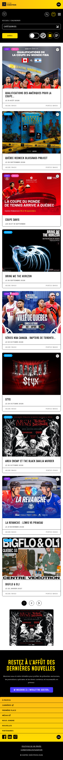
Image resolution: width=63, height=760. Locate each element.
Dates (9, 36)
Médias (5, 715)
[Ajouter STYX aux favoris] (57, 356)
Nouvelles (7, 726)
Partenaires (7, 731)
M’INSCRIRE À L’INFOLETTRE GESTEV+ (31, 690)
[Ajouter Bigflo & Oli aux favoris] (57, 541)
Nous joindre (8, 721)
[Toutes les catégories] (31, 25)
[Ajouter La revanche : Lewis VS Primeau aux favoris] (57, 479)
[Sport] (31, 31)
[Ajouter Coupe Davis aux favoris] (57, 176)
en (59, 4)
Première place (9, 710)
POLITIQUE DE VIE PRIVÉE (31, 746)
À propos (6, 700)
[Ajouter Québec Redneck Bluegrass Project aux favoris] (57, 115)
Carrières (6, 705)
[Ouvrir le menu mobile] (59, 14)
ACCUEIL (5, 21)
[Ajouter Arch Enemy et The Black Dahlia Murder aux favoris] (57, 418)
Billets (15, 77)
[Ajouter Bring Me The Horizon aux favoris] (57, 233)
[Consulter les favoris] (4, 14)
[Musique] (31, 28)
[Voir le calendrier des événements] (53, 14)
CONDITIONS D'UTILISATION (31, 750)
